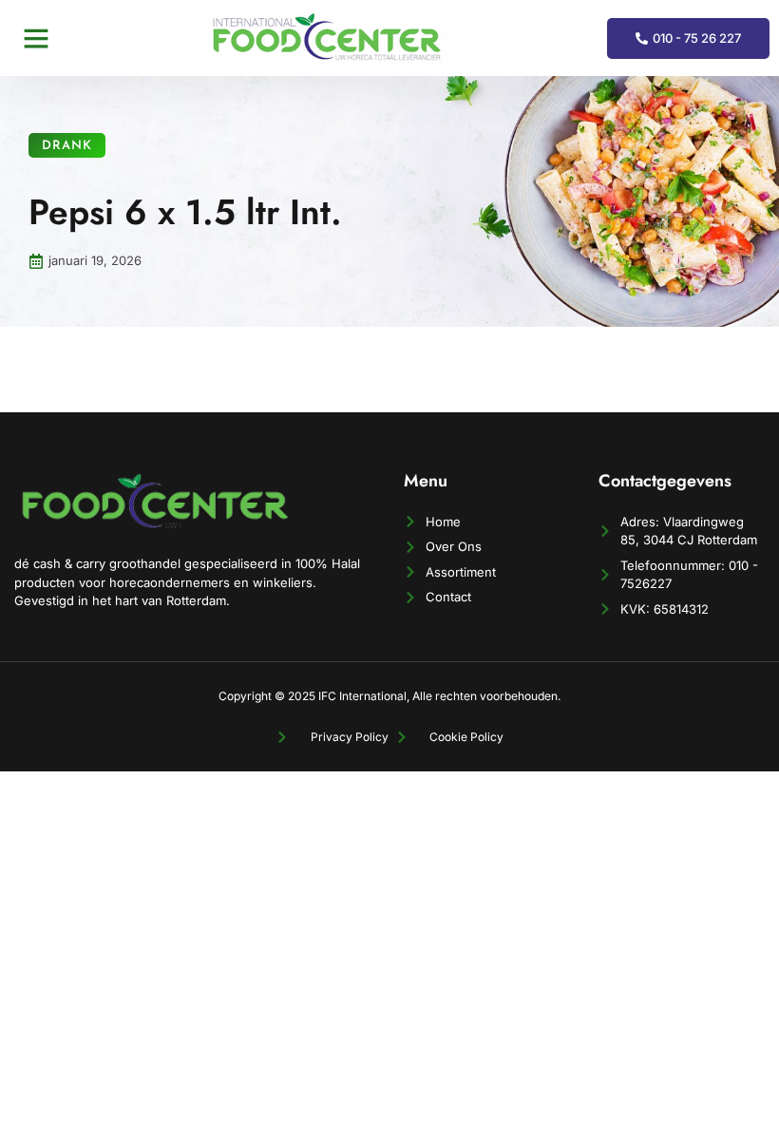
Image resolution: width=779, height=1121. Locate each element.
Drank (67, 146)
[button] (36, 38)
